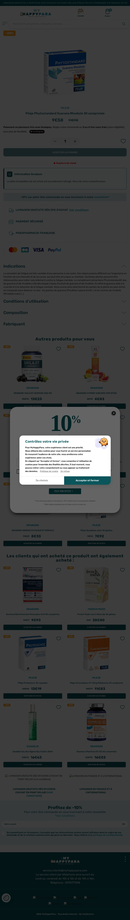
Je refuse (65, 471)
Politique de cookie (49, 471)
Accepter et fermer (87, 480)
